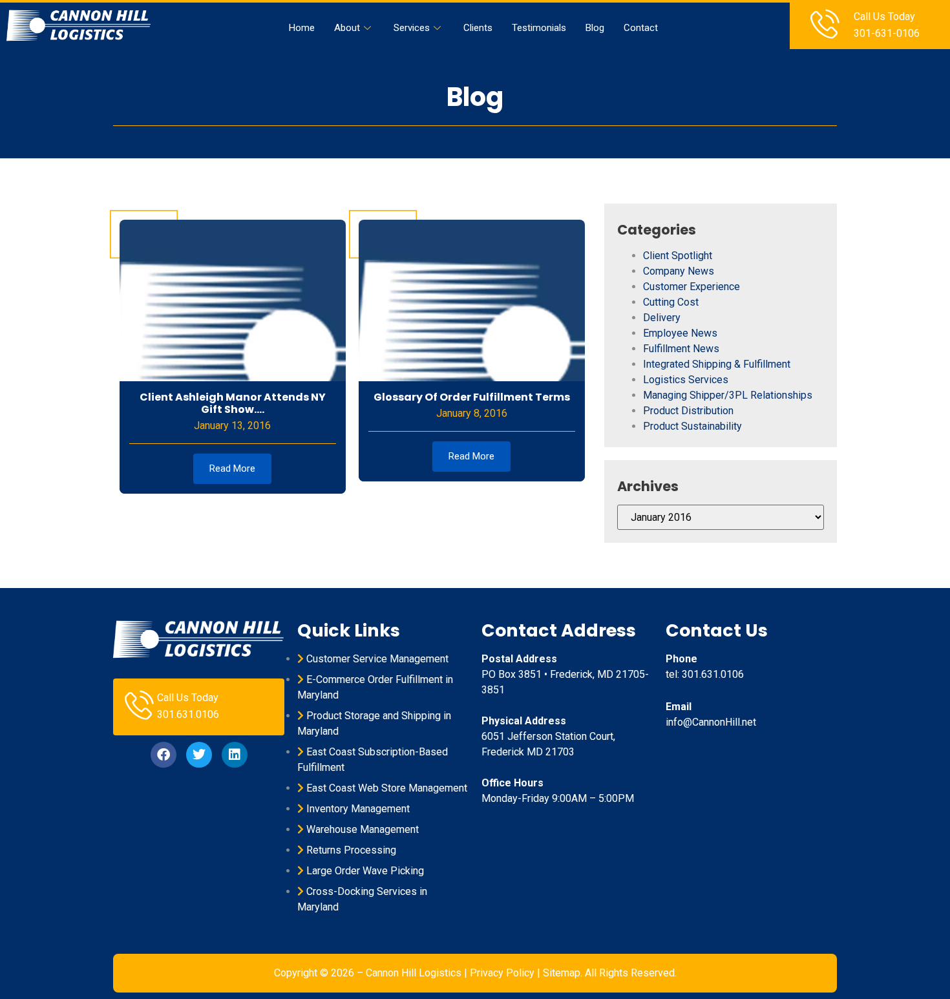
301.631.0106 (188, 714)
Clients (477, 28)
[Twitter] (199, 755)
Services (412, 28)
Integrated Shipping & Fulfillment (716, 364)
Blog (595, 28)
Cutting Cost (671, 302)
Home (302, 28)
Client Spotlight (677, 255)
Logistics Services (685, 379)
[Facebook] (163, 755)
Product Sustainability (692, 426)
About (347, 28)
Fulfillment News (681, 348)
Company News (678, 271)
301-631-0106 (887, 33)
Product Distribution (688, 411)
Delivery (662, 317)
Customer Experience (691, 286)
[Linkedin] (235, 755)
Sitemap (561, 973)
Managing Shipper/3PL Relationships (727, 395)
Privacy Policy (502, 973)
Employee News (680, 333)
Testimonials (539, 28)
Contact (641, 28)
